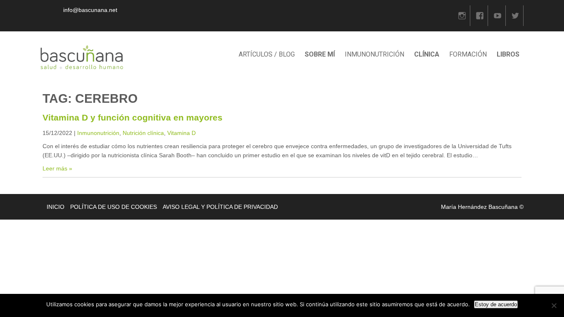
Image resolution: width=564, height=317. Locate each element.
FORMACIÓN (468, 54)
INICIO (55, 206)
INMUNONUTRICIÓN (374, 54)
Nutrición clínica (143, 133)
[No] (554, 305)
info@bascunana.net (90, 10)
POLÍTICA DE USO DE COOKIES (113, 206)
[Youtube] (497, 15)
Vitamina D (181, 133)
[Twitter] (515, 15)
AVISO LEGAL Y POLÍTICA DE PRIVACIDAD (220, 206)
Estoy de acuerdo (496, 304)
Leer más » (57, 168)
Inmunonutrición (98, 133)
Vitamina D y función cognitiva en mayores (133, 117)
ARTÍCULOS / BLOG (267, 54)
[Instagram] (462, 15)
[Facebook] (480, 15)
